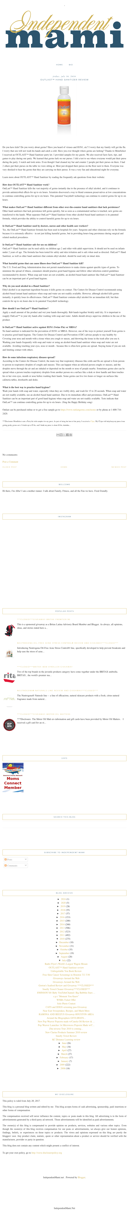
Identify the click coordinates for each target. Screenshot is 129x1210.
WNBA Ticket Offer (66, 999)
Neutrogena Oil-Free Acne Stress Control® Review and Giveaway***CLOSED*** (67, 643)
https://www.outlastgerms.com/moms (78, 409)
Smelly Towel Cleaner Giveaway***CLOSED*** (66, 989)
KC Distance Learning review (66, 1039)
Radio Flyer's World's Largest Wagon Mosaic (66, 963)
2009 (62, 1064)
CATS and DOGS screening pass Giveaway (66, 1007)
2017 (62, 913)
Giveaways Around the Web (66, 981)
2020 (63, 902)
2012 (62, 931)
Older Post (10, 467)
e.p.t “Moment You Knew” (66, 996)
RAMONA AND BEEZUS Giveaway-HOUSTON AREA (66, 1014)
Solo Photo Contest (66, 1003)
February (64, 1057)
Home (59, 65)
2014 (62, 924)
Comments (12, 865)
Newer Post (119, 467)
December (64, 942)
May (64, 1046)
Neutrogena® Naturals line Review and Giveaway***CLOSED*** (57, 690)
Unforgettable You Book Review (66, 971)
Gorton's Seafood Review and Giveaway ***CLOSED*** (66, 985)
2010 (62, 938)
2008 (62, 1068)
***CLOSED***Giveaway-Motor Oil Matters (43, 714)
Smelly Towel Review (66, 1035)
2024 (63, 899)
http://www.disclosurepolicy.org (47, 1153)
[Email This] (58, 434)
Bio (71, 65)
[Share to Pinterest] (70, 434)
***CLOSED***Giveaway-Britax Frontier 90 (43, 619)
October (64, 949)
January (64, 1061)
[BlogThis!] (61, 434)
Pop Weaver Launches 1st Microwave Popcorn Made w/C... (66, 1025)
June (64, 1043)
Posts (9, 859)
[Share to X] (64, 434)
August (64, 956)
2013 (62, 927)
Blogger (81, 1177)
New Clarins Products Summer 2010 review (66, 1032)
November (64, 945)
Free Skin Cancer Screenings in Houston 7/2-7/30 (66, 974)
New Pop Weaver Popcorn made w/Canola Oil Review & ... (66, 1021)
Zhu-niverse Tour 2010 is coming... (66, 1028)
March (64, 1053)
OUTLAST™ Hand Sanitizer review (66, 967)
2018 (62, 909)
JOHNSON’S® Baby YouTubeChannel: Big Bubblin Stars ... (66, 992)
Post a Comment (10, 461)
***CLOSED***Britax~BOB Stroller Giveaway (45, 667)
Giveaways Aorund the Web (66, 978)
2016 (62, 917)
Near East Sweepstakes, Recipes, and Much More (66, 1010)
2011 (62, 935)
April (64, 1050)
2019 (62, 906)
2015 (62, 920)
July (64, 960)
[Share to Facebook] (67, 434)
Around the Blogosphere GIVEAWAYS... (66, 1017)
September (64, 953)
